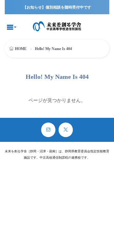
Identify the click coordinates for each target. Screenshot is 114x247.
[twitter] (66, 130)
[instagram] (48, 130)
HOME (21, 49)
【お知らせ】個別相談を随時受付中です (57, 7)
